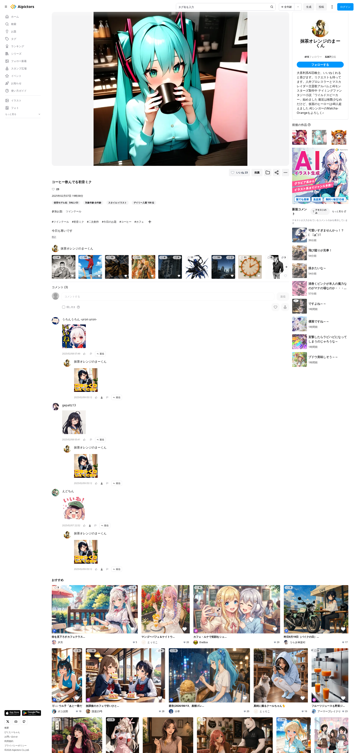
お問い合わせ (11, 736)
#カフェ (139, 221)
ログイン (345, 7)
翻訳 (54, 236)
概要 (6, 727)
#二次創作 (93, 221)
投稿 (321, 7)
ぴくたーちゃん (12, 732)
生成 (308, 7)
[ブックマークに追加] (267, 172)
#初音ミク (78, 221)
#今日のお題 (109, 221)
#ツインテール (60, 221)
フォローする (320, 65)
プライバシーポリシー (15, 745)
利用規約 (8, 741)
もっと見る (337, 211)
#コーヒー (125, 221)
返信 (102, 353)
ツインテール (73, 211)
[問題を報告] (91, 353)
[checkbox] (63, 307)
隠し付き (71, 307)
